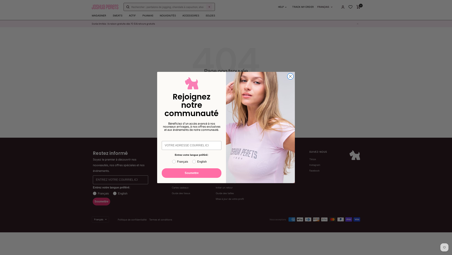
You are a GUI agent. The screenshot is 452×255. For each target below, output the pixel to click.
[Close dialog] (290, 76)
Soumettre (192, 172)
